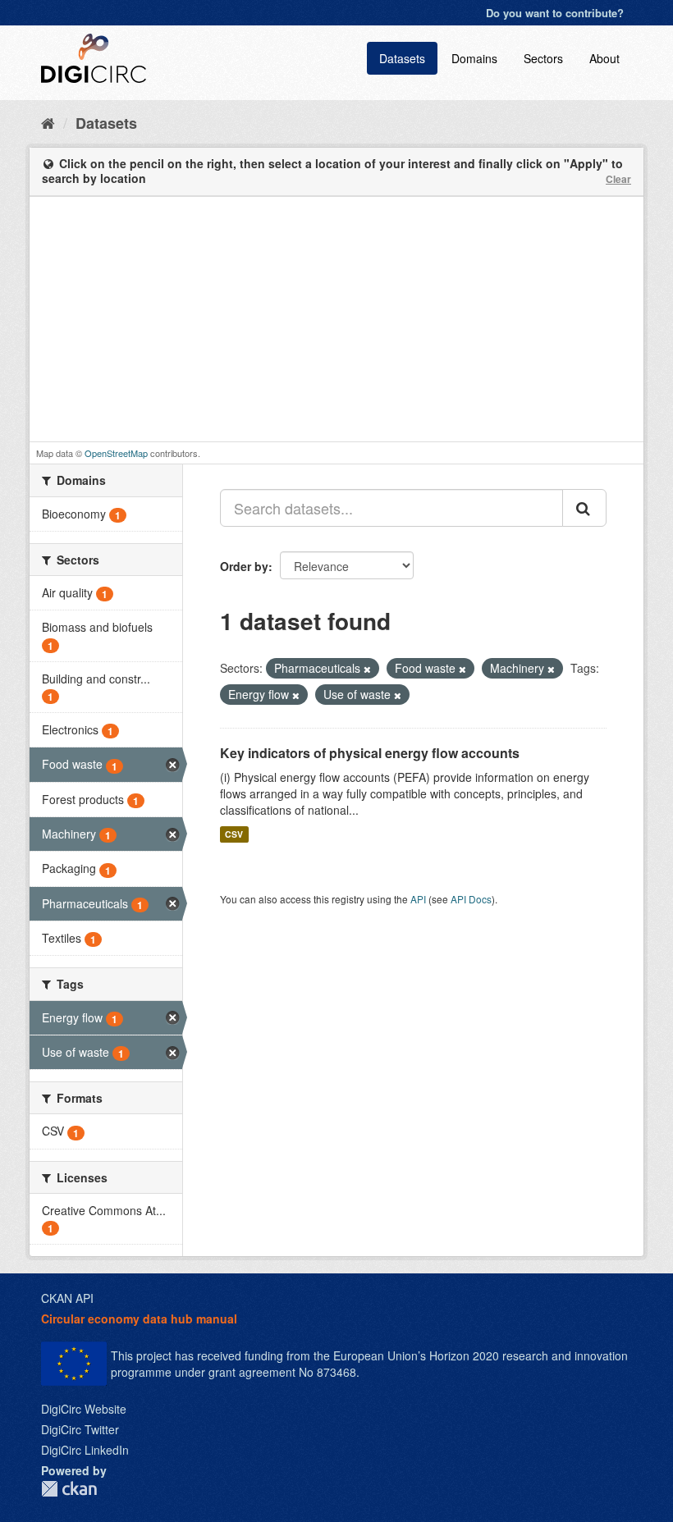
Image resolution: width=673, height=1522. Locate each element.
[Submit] (584, 508)
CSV (234, 834)
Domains (474, 58)
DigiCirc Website (83, 1409)
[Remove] (367, 668)
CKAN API (67, 1298)
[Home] (48, 122)
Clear (618, 178)
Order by (244, 566)
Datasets (402, 58)
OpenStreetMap (116, 452)
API (418, 899)
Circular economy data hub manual (139, 1318)
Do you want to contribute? (555, 13)
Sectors (543, 58)
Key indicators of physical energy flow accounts (370, 752)
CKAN (69, 1488)
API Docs (471, 899)
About (604, 58)
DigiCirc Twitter (80, 1429)
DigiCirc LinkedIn (85, 1450)
